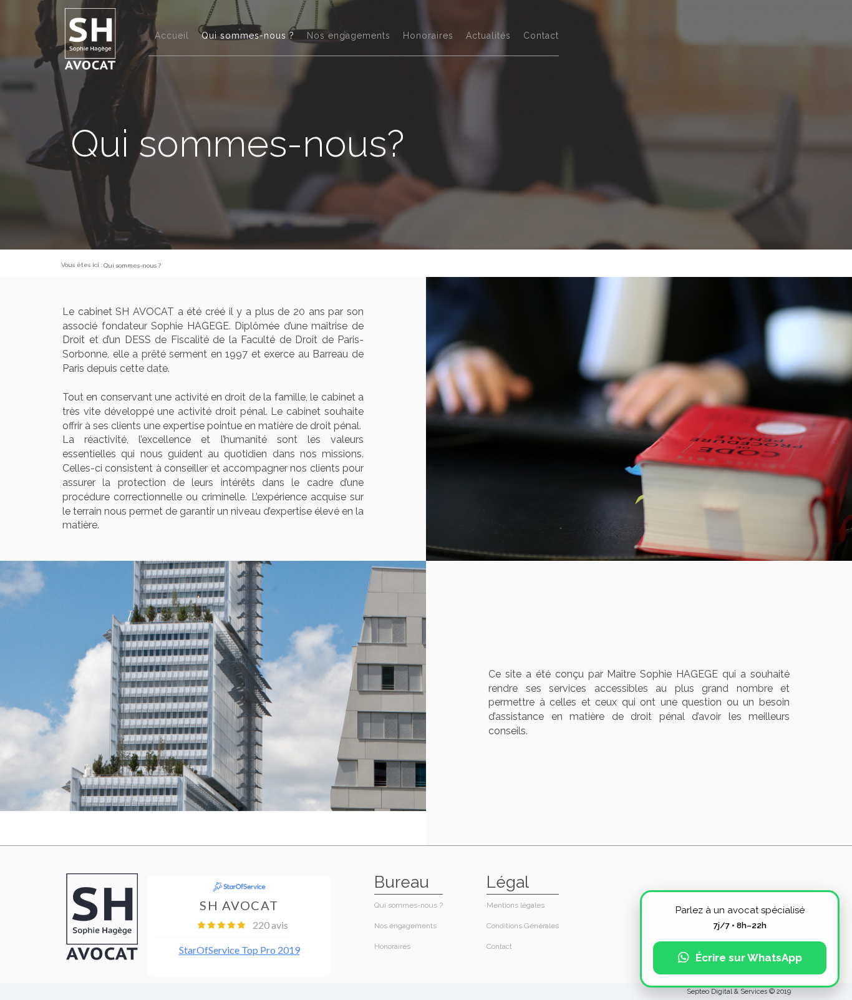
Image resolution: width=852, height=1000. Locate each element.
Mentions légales (516, 905)
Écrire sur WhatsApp (748, 957)
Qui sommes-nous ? (247, 36)
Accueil (172, 36)
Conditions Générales (523, 925)
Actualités (488, 36)
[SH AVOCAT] (90, 38)
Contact (541, 36)
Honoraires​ (428, 36)
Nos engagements (348, 36)
